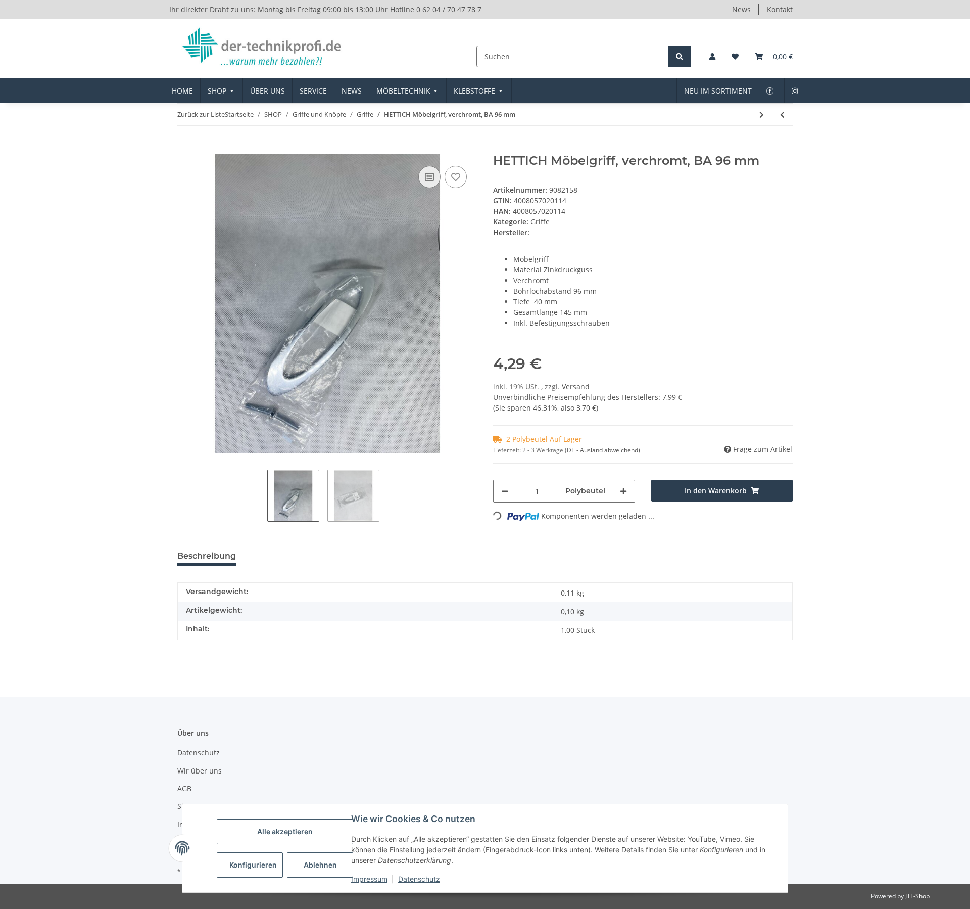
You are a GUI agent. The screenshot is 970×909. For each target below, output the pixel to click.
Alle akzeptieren (285, 831)
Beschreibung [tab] (206, 556)
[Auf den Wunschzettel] (456, 177)
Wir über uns (199, 771)
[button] (712, 56)
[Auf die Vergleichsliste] (429, 177)
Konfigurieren (253, 864)
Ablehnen (320, 864)
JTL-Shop (917, 896)
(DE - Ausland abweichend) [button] (602, 450)
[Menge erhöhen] (623, 491)
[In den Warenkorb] (185, 148)
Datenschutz (419, 879)
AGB (184, 788)
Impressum (369, 879)
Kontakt (780, 9)
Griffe (540, 221)
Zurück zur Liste (201, 114)
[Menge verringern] (505, 491)
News (741, 9)
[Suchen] (679, 56)
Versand (576, 386)
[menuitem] (182, 90)
